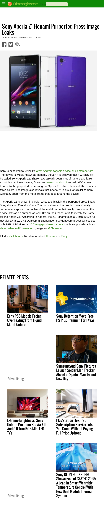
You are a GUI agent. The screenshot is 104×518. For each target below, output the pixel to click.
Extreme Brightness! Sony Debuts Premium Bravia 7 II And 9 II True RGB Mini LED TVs (26, 427)
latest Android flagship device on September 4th (64, 170)
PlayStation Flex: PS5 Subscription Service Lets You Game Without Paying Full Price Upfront (74, 427)
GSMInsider (55, 228)
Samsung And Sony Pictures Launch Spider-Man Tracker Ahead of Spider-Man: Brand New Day (76, 372)
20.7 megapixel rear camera (46, 224)
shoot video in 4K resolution (16, 228)
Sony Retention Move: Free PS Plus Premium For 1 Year (75, 318)
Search (43, 4)
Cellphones (16, 236)
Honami (50, 236)
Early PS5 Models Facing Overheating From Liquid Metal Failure (24, 320)
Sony (64, 236)
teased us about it (56, 182)
